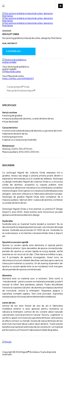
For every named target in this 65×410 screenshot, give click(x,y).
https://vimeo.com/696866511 (18, 78)
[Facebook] (3, 344)
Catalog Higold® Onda (18, 87)
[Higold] (3, 6)
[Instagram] (3, 346)
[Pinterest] (3, 349)
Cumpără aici (13, 51)
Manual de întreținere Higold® (21, 90)
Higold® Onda (10, 34)
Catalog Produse (48, 6)
